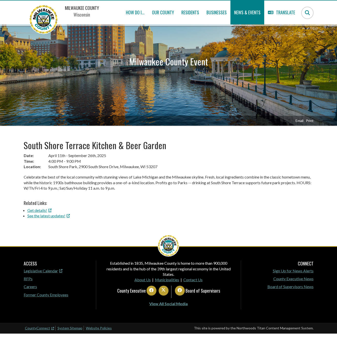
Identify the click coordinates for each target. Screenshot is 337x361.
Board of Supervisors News (290, 286)
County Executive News (293, 278)
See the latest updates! (46, 215)
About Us (142, 279)
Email (299, 121)
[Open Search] (307, 13)
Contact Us (193, 279)
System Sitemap (69, 328)
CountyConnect (37, 328)
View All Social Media (168, 303)
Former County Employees (46, 294)
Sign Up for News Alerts (293, 270)
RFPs (28, 278)
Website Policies (99, 328)
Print (310, 121)
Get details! (37, 210)
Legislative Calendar (41, 270)
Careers (30, 286)
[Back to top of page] (326, 349)
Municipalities (167, 279)
